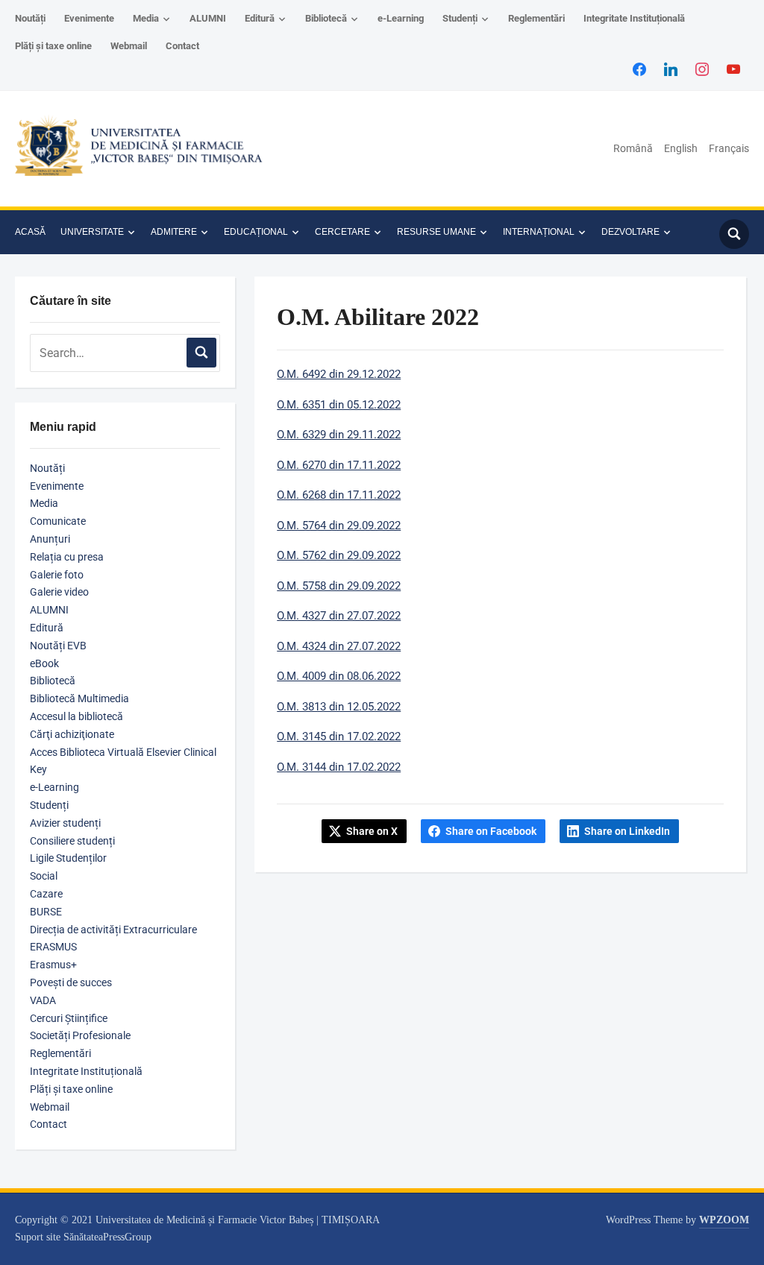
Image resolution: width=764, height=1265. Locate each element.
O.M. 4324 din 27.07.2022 (339, 646)
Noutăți (30, 18)
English (681, 148)
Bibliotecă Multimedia (79, 698)
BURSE (46, 912)
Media (146, 18)
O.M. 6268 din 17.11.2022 (339, 495)
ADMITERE (174, 232)
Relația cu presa (67, 557)
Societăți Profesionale (80, 1035)
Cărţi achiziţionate (72, 734)
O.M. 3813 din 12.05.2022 (339, 706)
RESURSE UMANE (436, 232)
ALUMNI (208, 18)
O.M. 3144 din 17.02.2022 (339, 767)
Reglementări (536, 18)
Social (43, 876)
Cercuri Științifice (68, 1018)
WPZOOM (724, 1219)
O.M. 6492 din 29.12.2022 (339, 374)
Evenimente (89, 18)
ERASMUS (53, 947)
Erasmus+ (53, 965)
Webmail (128, 45)
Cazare (46, 894)
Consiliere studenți (72, 841)
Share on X (372, 831)
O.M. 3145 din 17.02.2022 (339, 736)
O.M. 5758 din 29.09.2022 (339, 586)
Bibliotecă (326, 18)
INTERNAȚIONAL (538, 232)
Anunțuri (50, 539)
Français (729, 148)
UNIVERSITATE (92, 232)
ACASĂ (30, 232)
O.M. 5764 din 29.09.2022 (339, 525)
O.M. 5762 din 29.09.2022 (339, 555)
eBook (44, 663)
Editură (260, 18)
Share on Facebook (490, 831)
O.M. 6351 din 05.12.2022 (339, 404)
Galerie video (59, 592)
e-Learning (401, 18)
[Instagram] (702, 69)
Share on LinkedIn (627, 831)
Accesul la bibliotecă (76, 716)
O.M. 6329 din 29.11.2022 (339, 434)
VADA (43, 1000)
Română (633, 148)
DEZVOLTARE (630, 232)
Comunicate (58, 521)
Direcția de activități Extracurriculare (113, 930)
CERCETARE (342, 232)
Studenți (460, 18)
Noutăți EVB (58, 646)
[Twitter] (670, 69)
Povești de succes (71, 982)
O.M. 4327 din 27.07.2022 (339, 615)
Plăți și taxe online (53, 45)
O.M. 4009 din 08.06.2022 (339, 676)
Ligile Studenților (68, 858)
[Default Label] (733, 69)
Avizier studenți (65, 823)
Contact (182, 45)
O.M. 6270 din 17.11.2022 (339, 465)
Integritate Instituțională (634, 18)
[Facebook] (639, 69)
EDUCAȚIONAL (256, 232)
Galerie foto (57, 575)
